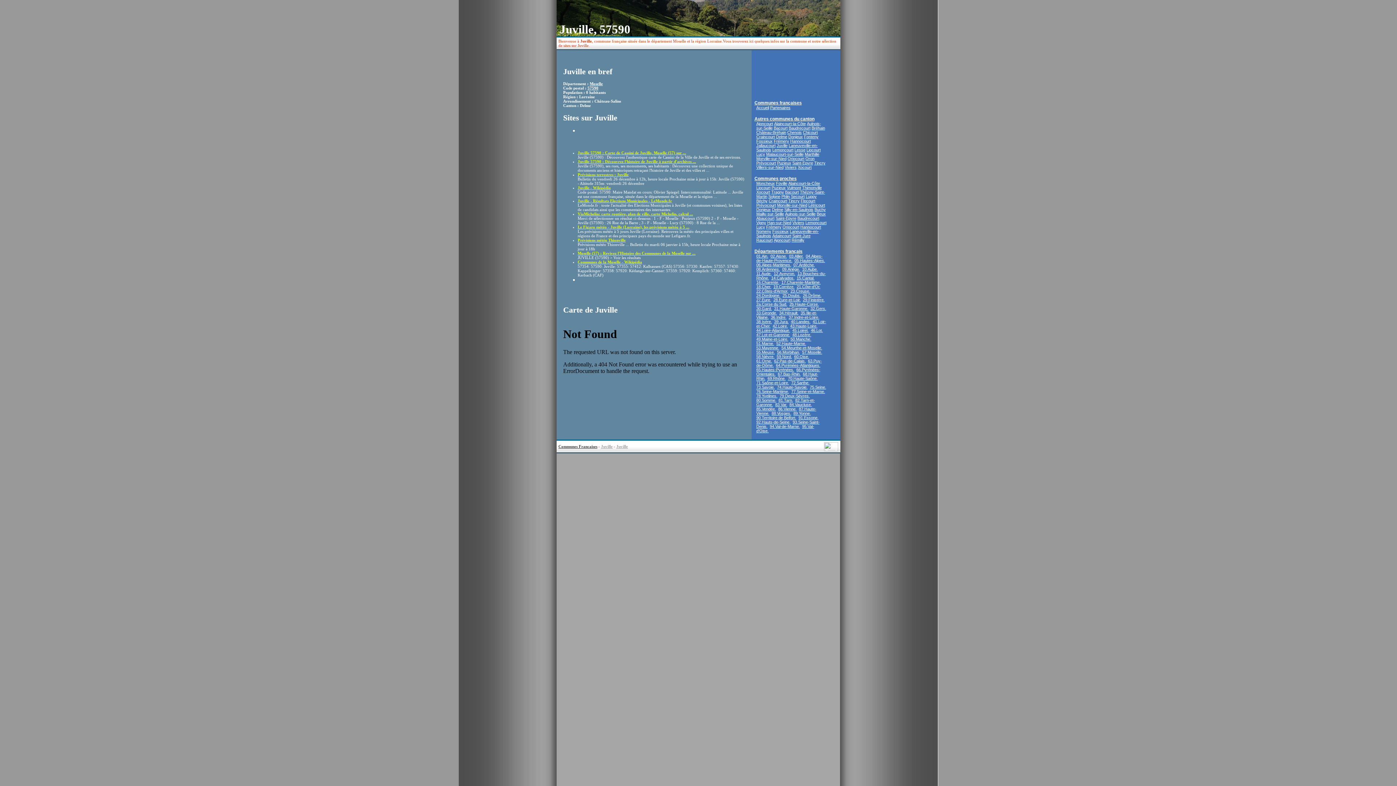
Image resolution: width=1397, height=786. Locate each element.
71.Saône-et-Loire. (772, 383)
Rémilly (798, 240)
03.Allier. (796, 256)
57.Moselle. (812, 352)
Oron (810, 158)
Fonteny (811, 137)
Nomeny (763, 231)
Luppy (811, 196)
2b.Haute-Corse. (804, 304)
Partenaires (780, 108)
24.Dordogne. (768, 295)
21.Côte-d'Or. (808, 287)
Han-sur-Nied (779, 223)
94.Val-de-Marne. (785, 426)
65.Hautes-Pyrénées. (775, 370)
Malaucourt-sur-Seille (785, 154)
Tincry (819, 163)
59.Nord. (784, 356)
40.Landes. (801, 321)
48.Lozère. (801, 335)
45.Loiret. (800, 330)
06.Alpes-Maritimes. (773, 265)
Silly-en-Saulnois (798, 209)
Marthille (812, 154)
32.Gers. (818, 308)
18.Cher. (763, 287)
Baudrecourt (800, 128)
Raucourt (764, 240)
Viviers (791, 167)
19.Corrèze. (784, 287)
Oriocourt (796, 158)
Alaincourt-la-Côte (790, 124)
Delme (781, 137)
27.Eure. (763, 300)
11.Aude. (764, 273)
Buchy (820, 209)
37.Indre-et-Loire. (804, 317)
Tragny (777, 192)
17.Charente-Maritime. (801, 282)
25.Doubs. (792, 295)
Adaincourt (781, 236)
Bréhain (818, 128)
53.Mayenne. (767, 348)
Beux (821, 214)
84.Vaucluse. (800, 404)
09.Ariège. (791, 269)
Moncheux (765, 183)
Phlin (785, 196)
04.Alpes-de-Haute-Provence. (789, 258)
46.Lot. (817, 330)
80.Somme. (766, 400)
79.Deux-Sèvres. (795, 396)
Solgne (774, 196)
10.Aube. (810, 269)
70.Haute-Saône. (803, 378)
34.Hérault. (789, 313)
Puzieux (784, 163)
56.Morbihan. (788, 352)
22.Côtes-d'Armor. (772, 291)
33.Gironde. (766, 313)
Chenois (794, 132)
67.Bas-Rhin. (789, 374)
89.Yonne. (802, 413)
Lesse (800, 150)
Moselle (596, 84)
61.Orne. (764, 361)
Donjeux (795, 137)
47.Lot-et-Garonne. (773, 335)
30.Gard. (764, 308)
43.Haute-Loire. (803, 326)
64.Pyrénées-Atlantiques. (798, 365)
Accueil (762, 108)
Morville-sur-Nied (771, 158)
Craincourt (765, 137)
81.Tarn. (786, 400)
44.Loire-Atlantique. (773, 330)
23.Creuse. (800, 291)
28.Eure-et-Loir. (787, 300)
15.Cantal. (806, 278)
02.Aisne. (779, 256)
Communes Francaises (577, 446)
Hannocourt (800, 141)
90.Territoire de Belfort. (776, 418)
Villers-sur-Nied (770, 167)
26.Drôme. (812, 295)
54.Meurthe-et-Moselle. (801, 348)
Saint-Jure (801, 236)
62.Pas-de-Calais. (790, 361)
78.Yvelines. (766, 396)
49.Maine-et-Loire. (772, 339)
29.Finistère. (814, 300)
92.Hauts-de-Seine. (773, 422)
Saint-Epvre (802, 163)
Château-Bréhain (771, 132)
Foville (781, 183)
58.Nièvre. (765, 356)
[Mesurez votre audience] (831, 449)
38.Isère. (764, 321)
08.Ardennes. (768, 269)
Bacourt (781, 128)
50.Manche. (801, 339)
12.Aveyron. (784, 273)
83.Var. (781, 404)
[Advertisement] (620, 139)
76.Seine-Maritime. (772, 391)
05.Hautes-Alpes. (810, 260)
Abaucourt (765, 218)
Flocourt (808, 201)
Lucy (760, 154)
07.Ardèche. (804, 265)
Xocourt (805, 167)
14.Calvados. (783, 278)
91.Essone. (809, 418)
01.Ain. (762, 256)
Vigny (761, 223)
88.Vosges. (781, 413)
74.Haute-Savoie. (792, 387)
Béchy (762, 201)
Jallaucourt (766, 145)
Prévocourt (766, 163)
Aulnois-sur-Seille (800, 214)
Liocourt (814, 150)
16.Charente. (767, 282)
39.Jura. (781, 321)
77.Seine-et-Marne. (808, 391)
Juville (782, 145)
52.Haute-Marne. (791, 343)
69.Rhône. (777, 378)
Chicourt (810, 132)
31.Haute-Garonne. (791, 308)
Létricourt (816, 205)
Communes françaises (778, 103)
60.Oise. (801, 356)
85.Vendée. (766, 409)
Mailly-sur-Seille (770, 214)
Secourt (798, 196)
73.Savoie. (765, 387)
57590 (593, 88)
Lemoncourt (782, 150)
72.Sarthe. (800, 383)
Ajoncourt (764, 124)
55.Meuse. (765, 352)
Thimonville (812, 188)
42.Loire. (780, 326)
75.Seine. (818, 387)
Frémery (781, 141)
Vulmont (794, 188)
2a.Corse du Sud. (771, 304)
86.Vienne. (787, 409)
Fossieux (764, 141)
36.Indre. (779, 317)
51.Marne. (765, 343)
